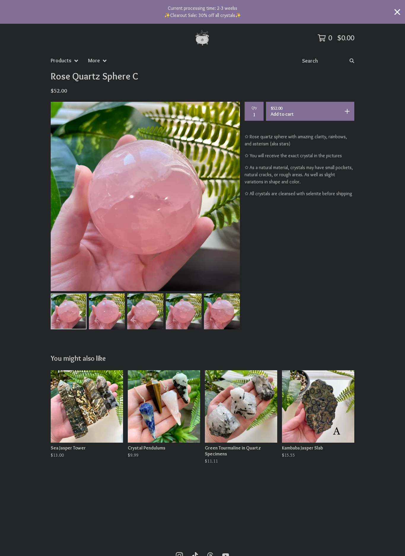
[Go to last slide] (59, 196)
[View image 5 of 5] (222, 311)
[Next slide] (231, 196)
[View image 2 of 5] (107, 311)
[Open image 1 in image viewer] (145, 196)
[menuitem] (65, 60)
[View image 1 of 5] (69, 311)
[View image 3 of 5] (145, 311)
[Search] (352, 60)
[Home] (202, 37)
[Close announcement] (397, 12)
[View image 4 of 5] (184, 311)
